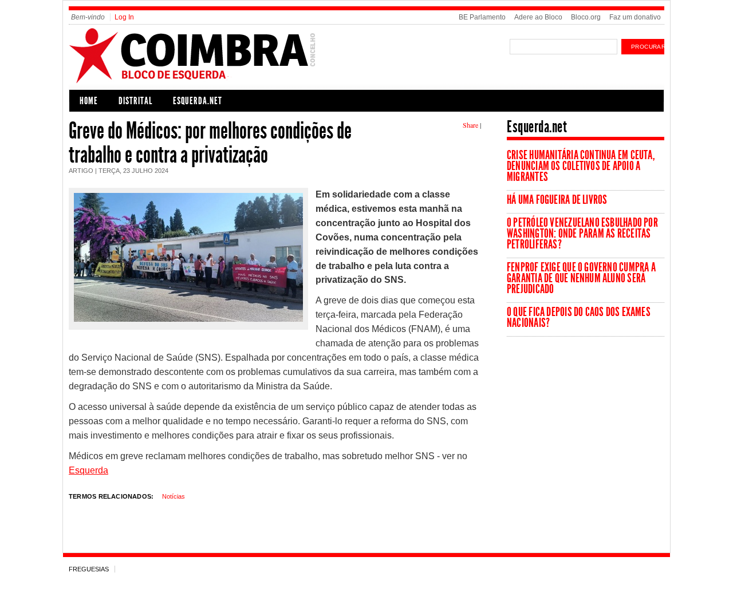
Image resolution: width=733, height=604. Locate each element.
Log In (124, 17)
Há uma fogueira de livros (557, 199)
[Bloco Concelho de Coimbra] (255, 81)
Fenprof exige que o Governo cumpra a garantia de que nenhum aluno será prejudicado (581, 278)
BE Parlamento (482, 17)
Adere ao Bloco (538, 17)
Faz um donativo (635, 17)
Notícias (173, 496)
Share (470, 124)
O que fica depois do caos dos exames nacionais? (579, 317)
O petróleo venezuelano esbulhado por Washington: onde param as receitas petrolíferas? (582, 233)
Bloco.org (586, 17)
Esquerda (88, 470)
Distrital (135, 100)
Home (89, 100)
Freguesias (89, 569)
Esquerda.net (197, 100)
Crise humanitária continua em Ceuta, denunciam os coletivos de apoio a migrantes (581, 166)
